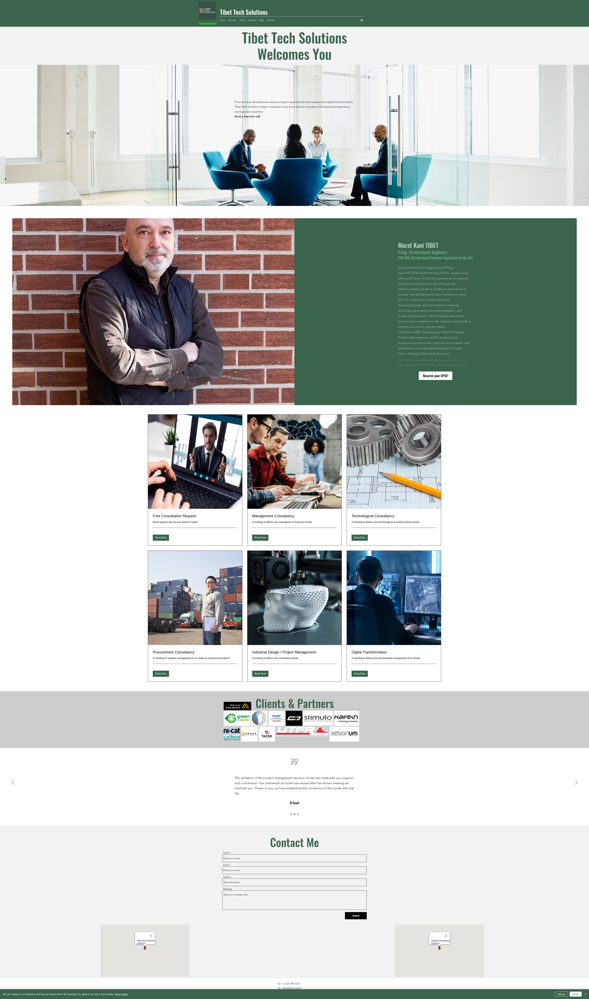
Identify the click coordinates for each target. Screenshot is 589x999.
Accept (575, 994)
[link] (195, 516)
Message (227, 889)
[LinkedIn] (361, 20)
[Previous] (13, 782)
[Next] (576, 782)
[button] (161, 538)
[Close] (585, 994)
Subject (227, 877)
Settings (561, 994)
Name (226, 853)
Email (226, 865)
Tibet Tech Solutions (244, 12)
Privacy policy (121, 994)
